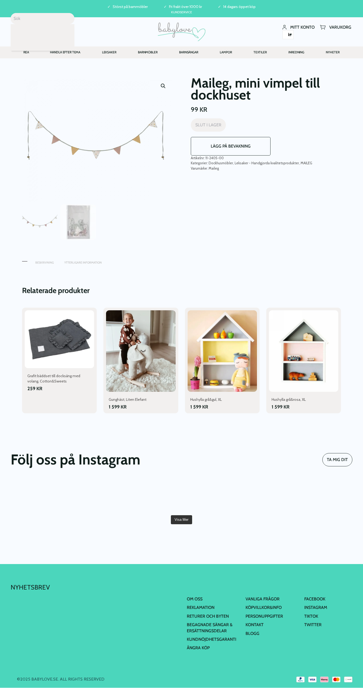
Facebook (314, 598)
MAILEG (306, 163)
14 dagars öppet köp (239, 7)
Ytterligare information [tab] (83, 262)
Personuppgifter (264, 616)
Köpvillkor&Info (264, 607)
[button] (163, 86)
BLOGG (252, 633)
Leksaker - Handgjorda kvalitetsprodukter (267, 163)
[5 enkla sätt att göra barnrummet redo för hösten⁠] (210, 495)
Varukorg (340, 26)
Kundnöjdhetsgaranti (211, 639)
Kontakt (255, 624)
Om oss (194, 598)
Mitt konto (302, 26)
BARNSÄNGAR (188, 52)
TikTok (311, 616)
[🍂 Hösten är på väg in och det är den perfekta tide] (152, 495)
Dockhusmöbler (221, 163)
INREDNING (296, 52)
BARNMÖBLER (148, 52)
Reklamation (200, 607)
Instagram (315, 607)
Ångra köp (198, 647)
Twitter (313, 624)
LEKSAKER (109, 52)
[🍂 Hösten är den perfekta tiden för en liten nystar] (95, 495)
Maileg (214, 168)
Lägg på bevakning (231, 146)
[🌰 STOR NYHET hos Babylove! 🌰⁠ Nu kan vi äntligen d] (267, 495)
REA (26, 52)
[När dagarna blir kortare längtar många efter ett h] (38, 495)
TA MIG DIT (337, 459)
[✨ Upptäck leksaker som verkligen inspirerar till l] (325, 495)
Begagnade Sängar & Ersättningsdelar (210, 627)
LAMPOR (226, 52)
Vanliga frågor (263, 598)
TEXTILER (260, 52)
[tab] (24, 260)
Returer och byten (208, 616)
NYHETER (332, 52)
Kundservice (181, 12)
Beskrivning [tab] (44, 262)
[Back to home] (181, 32)
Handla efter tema (65, 52)
